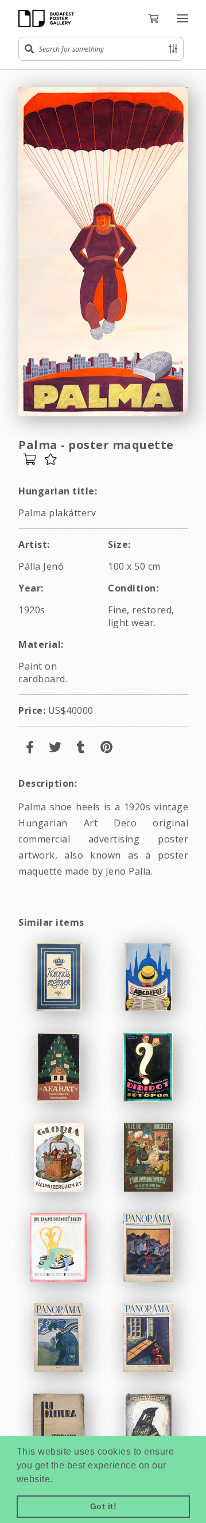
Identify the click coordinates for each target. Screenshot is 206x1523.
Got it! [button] (103, 1506)
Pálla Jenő (41, 566)
